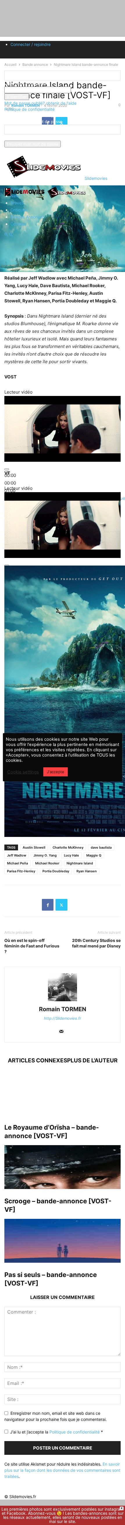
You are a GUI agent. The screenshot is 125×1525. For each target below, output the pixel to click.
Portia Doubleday (55, 871)
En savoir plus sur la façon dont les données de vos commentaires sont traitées (62, 1470)
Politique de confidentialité (29, 109)
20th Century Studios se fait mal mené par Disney (96, 943)
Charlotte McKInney (68, 847)
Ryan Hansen (86, 871)
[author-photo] (62, 1001)
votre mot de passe (89, 89)
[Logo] (25, 197)
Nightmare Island (80, 863)
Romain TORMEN (62, 1009)
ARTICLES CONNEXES (37, 1060)
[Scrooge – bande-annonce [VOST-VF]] (62, 1167)
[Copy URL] (75, 905)
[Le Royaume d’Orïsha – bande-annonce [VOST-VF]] (62, 1093)
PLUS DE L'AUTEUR (92, 1060)
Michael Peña (17, 863)
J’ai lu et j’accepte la (56, 1431)
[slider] (10, 483)
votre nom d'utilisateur (25, 83)
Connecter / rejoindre (30, 44)
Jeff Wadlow (16, 855)
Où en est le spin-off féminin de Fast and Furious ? (31, 946)
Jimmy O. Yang (45, 855)
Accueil (17, 188)
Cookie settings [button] (23, 772)
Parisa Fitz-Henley (21, 871)
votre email (14, 137)
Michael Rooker (47, 863)
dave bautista (101, 847)
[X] (61, 905)
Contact (18, 223)
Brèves (17, 202)
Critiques (18, 209)
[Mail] (61, 1031)
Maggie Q (93, 855)
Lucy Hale (71, 855)
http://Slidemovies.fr (62, 1018)
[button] (6, 234)
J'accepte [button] (55, 771)
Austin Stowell (34, 847)
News (15, 195)
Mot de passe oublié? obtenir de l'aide (40, 103)
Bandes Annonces (27, 216)
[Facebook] (47, 905)
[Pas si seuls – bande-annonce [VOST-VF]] (62, 1241)
